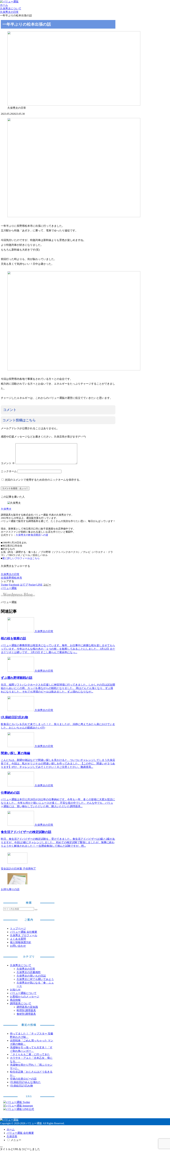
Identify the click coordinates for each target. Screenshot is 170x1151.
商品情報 (15, 1000)
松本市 (18, 577)
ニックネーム (9, 471)
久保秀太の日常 (10, 574)
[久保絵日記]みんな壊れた (25, 1082)
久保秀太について (20, 965)
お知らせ (15, 989)
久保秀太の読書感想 (29, 972)
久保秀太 (6, 509)
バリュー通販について (23, 993)
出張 (3, 577)
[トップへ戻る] (1, 1146)
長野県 (10, 577)
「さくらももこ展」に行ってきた (30, 1054)
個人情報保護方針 (20, 942)
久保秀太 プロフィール (23, 935)
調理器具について (20, 1003)
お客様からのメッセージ (24, 996)
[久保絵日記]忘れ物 (21, 1085)
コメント (8, 463)
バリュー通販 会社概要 (23, 932)
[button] (47, 584)
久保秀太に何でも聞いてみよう (35, 979)
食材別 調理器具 (26, 1013)
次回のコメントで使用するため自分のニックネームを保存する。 (43, 479)
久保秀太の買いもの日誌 (31, 975)
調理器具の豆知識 (27, 1007)
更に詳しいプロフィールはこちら (21, 558)
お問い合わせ (18, 945)
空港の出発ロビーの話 (23, 1078)
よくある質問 (18, 938)
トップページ (18, 928)
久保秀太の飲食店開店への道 (32, 535)
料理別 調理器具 (26, 1010)
